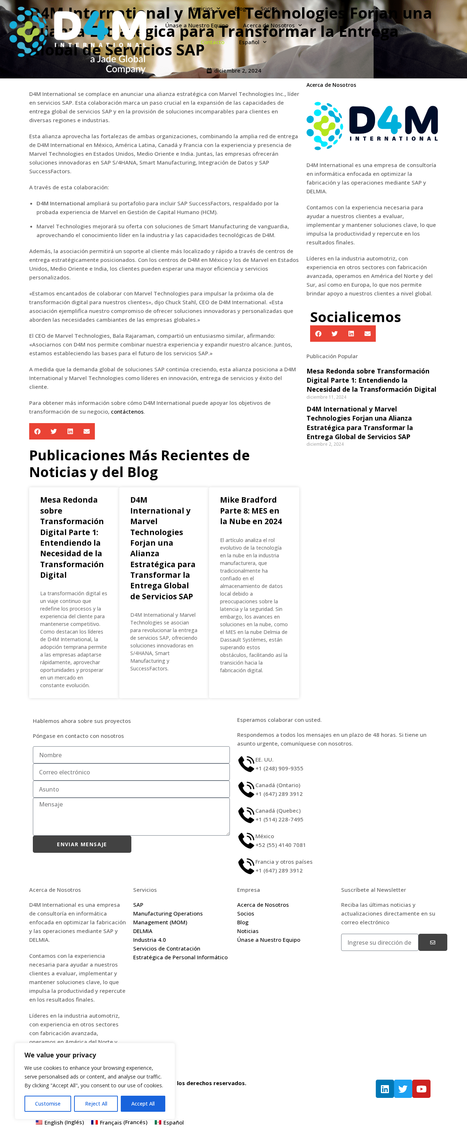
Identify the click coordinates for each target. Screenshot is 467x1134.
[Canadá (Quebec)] (246, 815)
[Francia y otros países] (246, 866)
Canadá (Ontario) (277, 785)
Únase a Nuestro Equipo (196, 25)
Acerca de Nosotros (269, 25)
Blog (240, 8)
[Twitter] (403, 1089)
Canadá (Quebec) (278, 810)
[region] (95, 1081)
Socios (269, 8)
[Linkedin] (385, 1089)
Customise (48, 1103)
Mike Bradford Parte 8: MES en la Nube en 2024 (251, 510)
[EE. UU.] (246, 764)
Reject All (96, 1103)
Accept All (143, 1103)
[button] (37, 431)
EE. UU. (264, 759)
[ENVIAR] (432, 942)
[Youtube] (421, 1089)
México (264, 836)
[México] (246, 841)
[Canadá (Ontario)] (246, 790)
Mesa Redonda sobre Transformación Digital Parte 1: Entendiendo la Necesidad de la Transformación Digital (72, 537)
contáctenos (127, 411)
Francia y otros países (284, 861)
